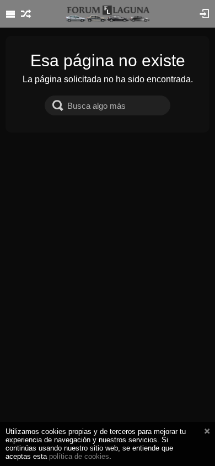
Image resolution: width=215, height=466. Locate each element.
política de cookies (79, 456)
